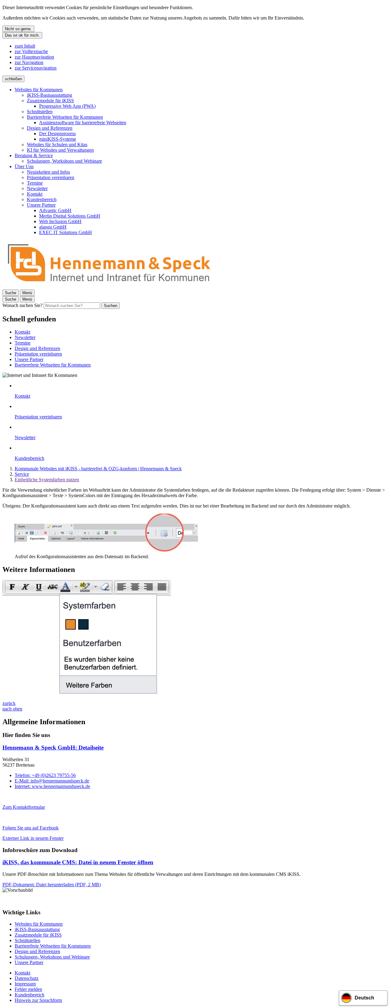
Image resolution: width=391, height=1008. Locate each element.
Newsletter (37, 188)
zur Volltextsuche (31, 51)
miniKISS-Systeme (57, 139)
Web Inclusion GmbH (60, 221)
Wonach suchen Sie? (22, 305)
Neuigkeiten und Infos (48, 172)
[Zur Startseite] (109, 286)
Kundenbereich (42, 199)
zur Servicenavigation (36, 67)
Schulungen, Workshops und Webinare (64, 161)
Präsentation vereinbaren (50, 177)
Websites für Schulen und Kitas (57, 144)
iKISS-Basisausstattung (49, 95)
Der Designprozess (57, 133)
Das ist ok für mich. (22, 35)
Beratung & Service (34, 155)
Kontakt (34, 194)
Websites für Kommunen (39, 89)
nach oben (12, 708)
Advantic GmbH (55, 210)
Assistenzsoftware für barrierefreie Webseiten (82, 122)
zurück (9, 703)
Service (22, 474)
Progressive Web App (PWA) (67, 106)
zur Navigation (29, 62)
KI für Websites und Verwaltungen (60, 150)
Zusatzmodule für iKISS (50, 100)
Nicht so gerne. (18, 29)
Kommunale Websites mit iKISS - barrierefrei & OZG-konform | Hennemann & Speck (98, 468)
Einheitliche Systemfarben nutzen (47, 479)
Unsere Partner (41, 205)
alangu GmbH (53, 226)
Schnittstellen (40, 111)
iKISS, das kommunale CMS (77, 862)
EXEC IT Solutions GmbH (65, 232)
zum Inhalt (25, 46)
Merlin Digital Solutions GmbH (69, 216)
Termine (35, 183)
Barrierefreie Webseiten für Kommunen (65, 117)
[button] (94, 534)
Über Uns (24, 166)
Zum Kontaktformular (23, 807)
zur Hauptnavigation (34, 57)
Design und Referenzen (49, 128)
